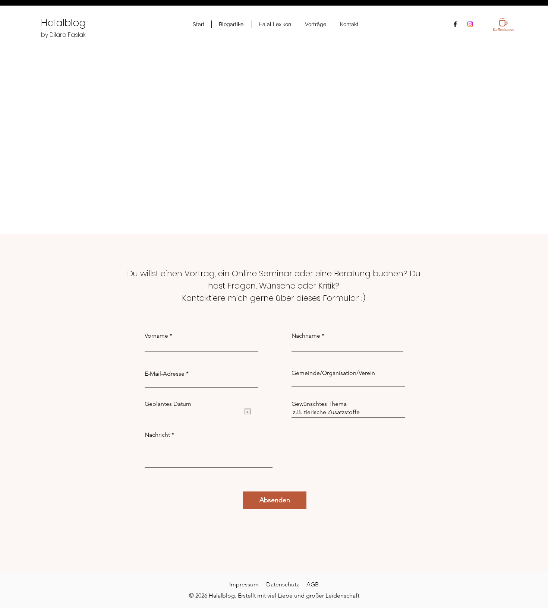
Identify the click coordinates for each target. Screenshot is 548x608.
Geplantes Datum (168, 404)
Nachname (306, 336)
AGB (312, 584)
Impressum (244, 584)
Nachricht (157, 435)
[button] (231, 24)
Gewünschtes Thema (319, 404)
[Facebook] (455, 24)
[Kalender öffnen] (248, 411)
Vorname (156, 336)
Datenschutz (282, 584)
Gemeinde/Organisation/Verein (333, 373)
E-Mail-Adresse (165, 374)
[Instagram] (470, 24)
